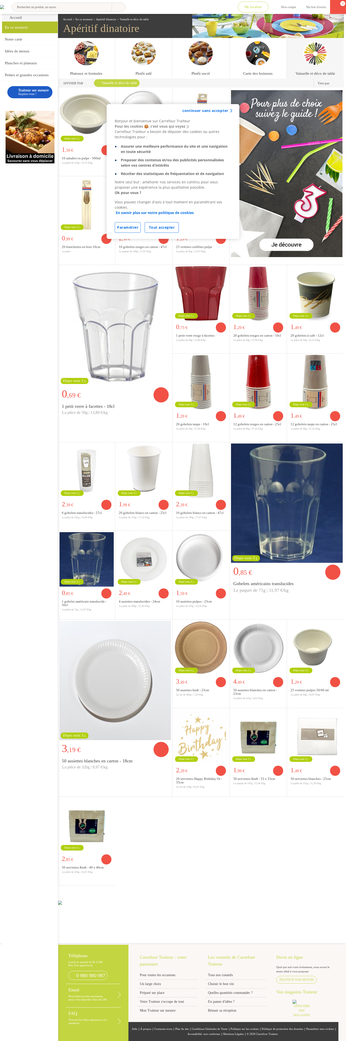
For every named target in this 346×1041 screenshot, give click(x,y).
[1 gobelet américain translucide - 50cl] (287, 502)
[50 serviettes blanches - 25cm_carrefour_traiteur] (315, 736)
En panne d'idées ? (221, 1002)
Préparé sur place (152, 993)
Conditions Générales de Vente (209, 1029)
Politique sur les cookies (244, 1029)
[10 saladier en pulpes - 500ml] (86, 115)
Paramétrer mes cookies (320, 1029)
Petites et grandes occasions (27, 75)
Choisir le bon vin (221, 984)
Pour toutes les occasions (157, 975)
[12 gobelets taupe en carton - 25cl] (315, 381)
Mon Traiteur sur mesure (158, 1010)
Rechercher (119, 7)
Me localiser (253, 7)
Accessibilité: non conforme (203, 1034)
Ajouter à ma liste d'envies (109, 260)
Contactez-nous (163, 1029)
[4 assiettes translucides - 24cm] (143, 559)
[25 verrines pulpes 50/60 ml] (315, 647)
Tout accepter (162, 227)
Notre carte (13, 39)
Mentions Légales (233, 1034)
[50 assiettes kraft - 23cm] (200, 647)
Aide (134, 1029)
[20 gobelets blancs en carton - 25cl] (143, 470)
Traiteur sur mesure (296, 979)
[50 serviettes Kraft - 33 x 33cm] (258, 736)
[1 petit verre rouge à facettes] (200, 293)
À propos (145, 1029)
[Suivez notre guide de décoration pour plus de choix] (287, 173)
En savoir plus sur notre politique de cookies (155, 212)
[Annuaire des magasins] (304, 1010)
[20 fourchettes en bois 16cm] (86, 204)
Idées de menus (17, 51)
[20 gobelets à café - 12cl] (315, 293)
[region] (173, 171)
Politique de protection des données (282, 1029)
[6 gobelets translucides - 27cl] (86, 470)
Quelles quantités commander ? (230, 993)
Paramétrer (127, 227)
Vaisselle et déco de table (119, 83)
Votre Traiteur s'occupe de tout (162, 1002)
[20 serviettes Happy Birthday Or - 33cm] (200, 736)
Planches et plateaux (21, 63)
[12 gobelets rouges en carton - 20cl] (258, 381)
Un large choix (150, 984)
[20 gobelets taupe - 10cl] (200, 381)
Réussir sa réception (222, 1010)
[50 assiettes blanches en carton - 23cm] (258, 647)
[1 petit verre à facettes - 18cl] (115, 325)
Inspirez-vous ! (33, 92)
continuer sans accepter (205, 110)
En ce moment (16, 27)
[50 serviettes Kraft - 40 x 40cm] (86, 825)
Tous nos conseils (221, 975)
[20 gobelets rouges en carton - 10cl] (258, 293)
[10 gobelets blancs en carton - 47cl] (200, 470)
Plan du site (182, 1029)
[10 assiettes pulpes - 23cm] (200, 559)
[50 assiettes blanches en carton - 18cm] (115, 680)
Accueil (16, 17)
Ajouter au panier (106, 239)
